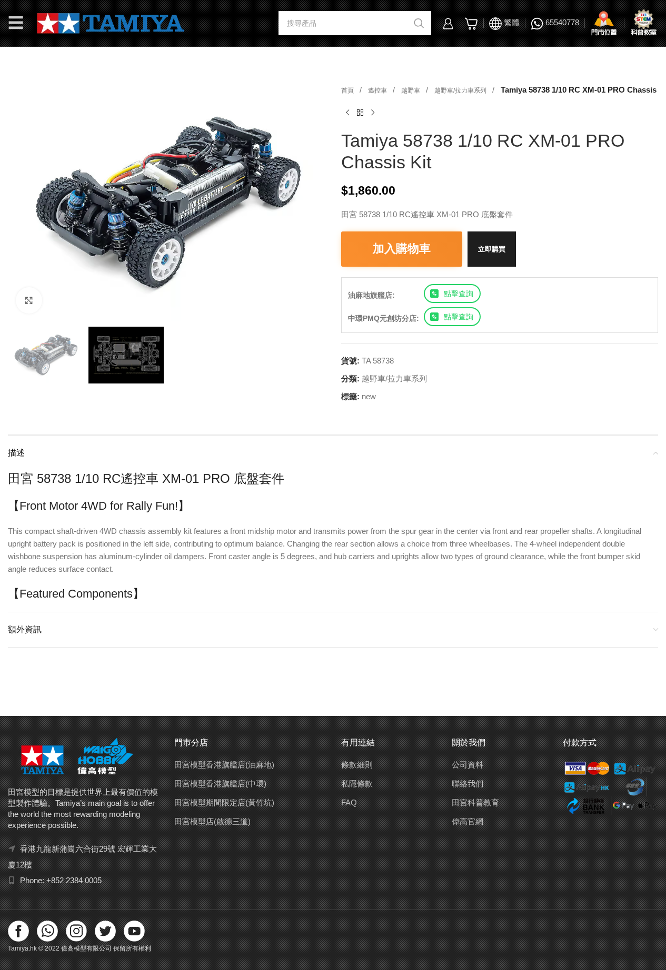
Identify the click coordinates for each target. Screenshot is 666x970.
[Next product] (372, 113)
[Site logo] (110, 22)
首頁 (348, 90)
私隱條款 (357, 783)
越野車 (411, 90)
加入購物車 (402, 248)
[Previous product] (347, 113)
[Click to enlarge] (29, 300)
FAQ (349, 802)
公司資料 (467, 764)
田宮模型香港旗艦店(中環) (220, 783)
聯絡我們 (467, 783)
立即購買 (491, 249)
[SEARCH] (419, 23)
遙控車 (378, 90)
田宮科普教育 (475, 802)
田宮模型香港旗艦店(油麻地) (224, 764)
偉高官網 (467, 821)
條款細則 (357, 764)
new (369, 396)
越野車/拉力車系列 (461, 90)
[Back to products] (360, 113)
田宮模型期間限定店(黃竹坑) (224, 802)
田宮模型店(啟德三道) (212, 821)
